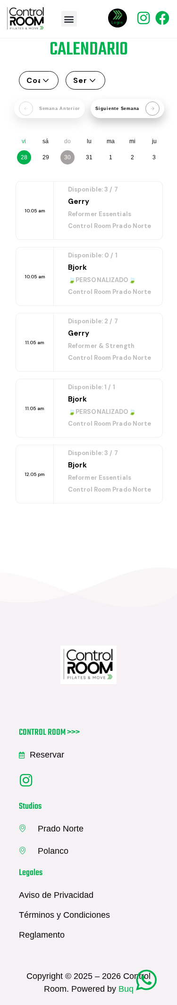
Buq (126, 989)
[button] (69, 19)
